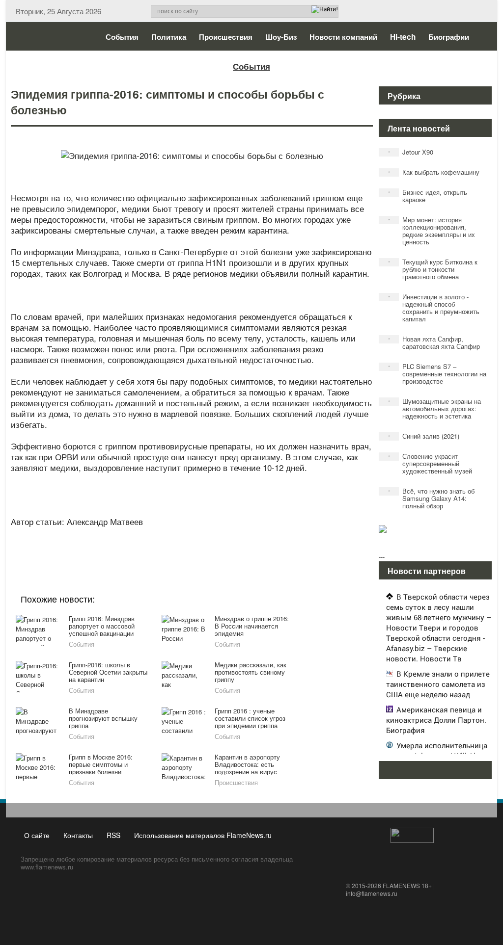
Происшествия (225, 36)
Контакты (78, 835)
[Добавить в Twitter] (209, 545)
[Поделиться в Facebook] (116, 545)
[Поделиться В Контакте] (228, 545)
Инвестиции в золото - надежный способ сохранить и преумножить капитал (434, 307)
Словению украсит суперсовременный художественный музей (430, 463)
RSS (113, 835)
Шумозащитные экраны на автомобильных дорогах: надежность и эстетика (434, 408)
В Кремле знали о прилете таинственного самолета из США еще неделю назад (438, 684)
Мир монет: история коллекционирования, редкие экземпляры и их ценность (431, 230)
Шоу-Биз (281, 36)
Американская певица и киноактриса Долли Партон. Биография (436, 720)
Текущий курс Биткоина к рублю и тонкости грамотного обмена (433, 269)
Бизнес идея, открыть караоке (428, 195)
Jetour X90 (411, 152)
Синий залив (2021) (424, 436)
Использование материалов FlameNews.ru (203, 835)
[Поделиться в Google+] (134, 545)
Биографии (448, 36)
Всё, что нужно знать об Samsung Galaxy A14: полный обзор (431, 498)
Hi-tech (403, 36)
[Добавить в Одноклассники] (190, 545)
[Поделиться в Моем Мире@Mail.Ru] (172, 545)
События (122, 36)
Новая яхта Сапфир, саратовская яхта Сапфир (434, 342)
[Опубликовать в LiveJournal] (153, 545)
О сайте (37, 835)
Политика (168, 36)
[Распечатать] (265, 545)
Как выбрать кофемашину (434, 172)
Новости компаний (343, 36)
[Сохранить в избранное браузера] (246, 545)
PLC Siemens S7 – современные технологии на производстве (437, 374)
